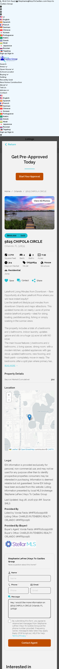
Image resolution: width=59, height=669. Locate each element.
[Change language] (2, 17)
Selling (3, 77)
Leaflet (14, 449)
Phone (15, 585)
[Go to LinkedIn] (1, 14)
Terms (15, 636)
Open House (5, 69)
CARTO (51, 449)
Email (37, 585)
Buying (3, 75)
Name (14, 572)
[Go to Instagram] (1, 9)
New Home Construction (11, 82)
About (2, 85)
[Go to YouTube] (1, 12)
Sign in (10, 53)
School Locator (7, 72)
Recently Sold (6, 80)
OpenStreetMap (27, 449)
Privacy (22, 636)
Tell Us (3, 88)
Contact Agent (29, 643)
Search (3, 64)
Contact (3, 93)
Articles (3, 90)
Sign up (3, 53)
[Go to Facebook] (1, 6)
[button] (29, 417)
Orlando (18, 191)
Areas (2, 67)
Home (7, 191)
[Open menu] (1, 135)
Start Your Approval (29, 176)
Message (15, 597)
